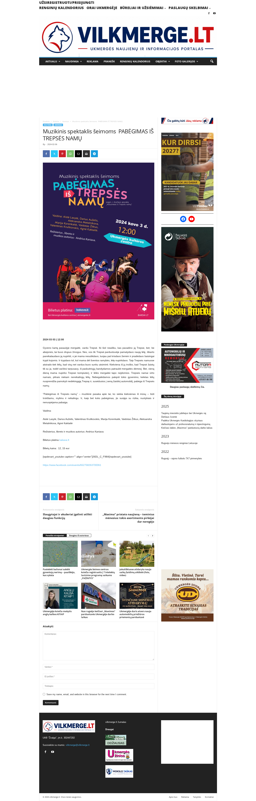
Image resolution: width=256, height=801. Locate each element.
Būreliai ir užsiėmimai (141, 7)
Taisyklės (197, 797)
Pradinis (46, 121)
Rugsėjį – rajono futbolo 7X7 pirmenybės (181, 458)
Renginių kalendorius (61, 7)
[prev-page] (148, 535)
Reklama (92, 61)
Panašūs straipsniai (55, 535)
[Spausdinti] (86, 153)
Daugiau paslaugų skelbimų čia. (187, 387)
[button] (212, 61)
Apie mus (173, 797)
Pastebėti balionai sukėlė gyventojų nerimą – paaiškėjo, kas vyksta (59, 572)
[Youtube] (214, 13)
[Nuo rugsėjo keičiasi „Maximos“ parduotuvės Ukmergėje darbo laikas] (98, 596)
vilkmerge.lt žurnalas (115, 722)
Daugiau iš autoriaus (79, 535)
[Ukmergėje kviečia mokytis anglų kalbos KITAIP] (60, 596)
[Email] (78, 153)
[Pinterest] (62, 153)
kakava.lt (64, 440)
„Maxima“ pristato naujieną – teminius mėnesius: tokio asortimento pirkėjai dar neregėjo (128, 518)
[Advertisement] (128, 91)
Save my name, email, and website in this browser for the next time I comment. (86, 694)
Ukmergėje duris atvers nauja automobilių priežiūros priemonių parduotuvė (135, 614)
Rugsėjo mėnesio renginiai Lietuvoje (179, 443)
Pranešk (109, 61)
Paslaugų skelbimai (188, 7)
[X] (54, 153)
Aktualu (51, 61)
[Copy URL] (102, 153)
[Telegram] (94, 153)
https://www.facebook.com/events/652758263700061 (72, 465)
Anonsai (65, 121)
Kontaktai (209, 797)
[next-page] (152, 535)
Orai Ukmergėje (102, 7)
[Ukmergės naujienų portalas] (128, 36)
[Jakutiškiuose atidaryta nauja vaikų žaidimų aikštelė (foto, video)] (136, 554)
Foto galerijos (185, 61)
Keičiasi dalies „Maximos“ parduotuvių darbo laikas (186, 428)
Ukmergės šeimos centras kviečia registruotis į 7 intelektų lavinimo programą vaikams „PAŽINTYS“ (98, 574)
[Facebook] (209, 13)
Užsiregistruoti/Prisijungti (66, 2)
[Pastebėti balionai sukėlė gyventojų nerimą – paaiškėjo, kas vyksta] (60, 554)
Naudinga (72, 61)
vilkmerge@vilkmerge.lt (78, 745)
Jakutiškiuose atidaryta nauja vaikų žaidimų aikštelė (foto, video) (135, 572)
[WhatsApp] (70, 153)
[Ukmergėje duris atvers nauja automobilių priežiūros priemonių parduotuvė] (136, 596)
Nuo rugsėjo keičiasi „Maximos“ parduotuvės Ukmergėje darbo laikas (98, 614)
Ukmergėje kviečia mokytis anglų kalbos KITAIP (57, 613)
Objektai (161, 61)
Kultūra (56, 121)
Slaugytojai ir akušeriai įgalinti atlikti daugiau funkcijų (67, 516)
